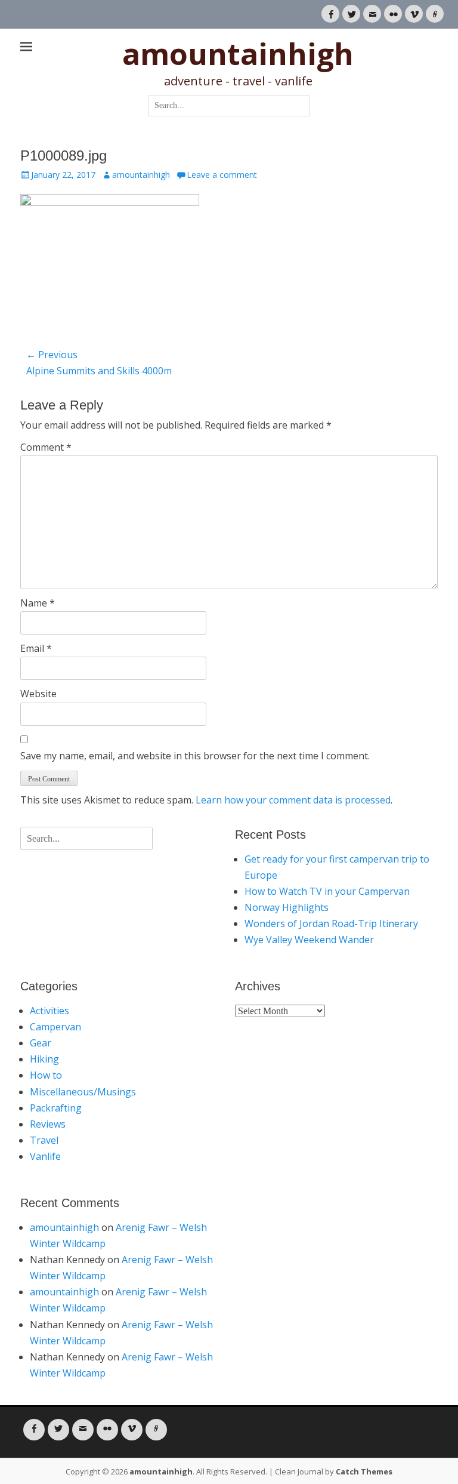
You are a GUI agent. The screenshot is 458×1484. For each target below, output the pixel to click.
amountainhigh (238, 53)
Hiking (44, 1059)
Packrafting (56, 1107)
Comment (46, 447)
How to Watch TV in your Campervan (327, 891)
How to (46, 1075)
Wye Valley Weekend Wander (309, 939)
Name (37, 602)
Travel (44, 1140)
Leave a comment (222, 174)
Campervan (55, 1026)
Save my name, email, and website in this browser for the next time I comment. (195, 755)
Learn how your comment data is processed (293, 799)
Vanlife (45, 1156)
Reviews (48, 1124)
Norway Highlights (287, 907)
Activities (49, 1010)
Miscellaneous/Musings (83, 1091)
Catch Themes (364, 1471)
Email (36, 648)
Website (38, 693)
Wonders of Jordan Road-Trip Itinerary (331, 923)
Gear (40, 1042)
